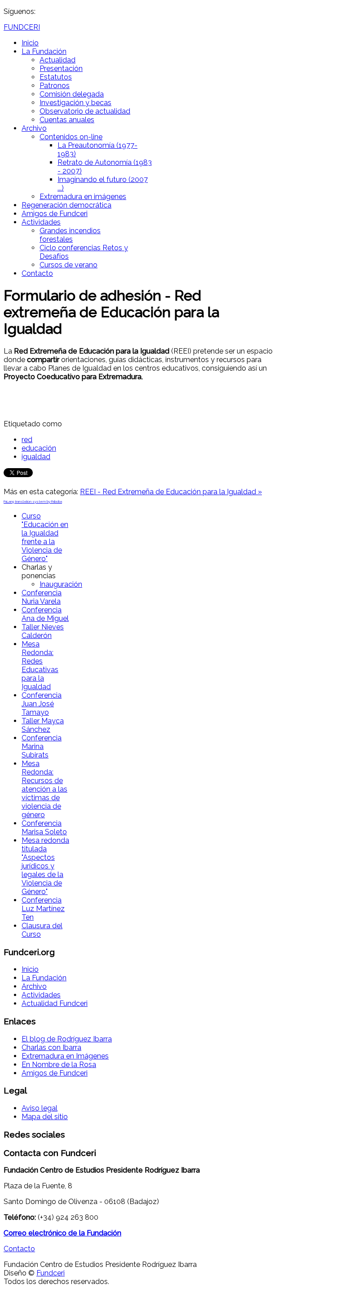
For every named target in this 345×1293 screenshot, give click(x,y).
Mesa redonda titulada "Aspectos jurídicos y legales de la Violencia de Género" (45, 866)
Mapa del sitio (45, 1116)
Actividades (41, 222)
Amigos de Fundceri (55, 213)
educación (39, 448)
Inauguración (61, 584)
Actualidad (57, 60)
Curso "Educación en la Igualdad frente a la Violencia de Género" (45, 537)
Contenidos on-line (71, 137)
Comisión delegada (72, 94)
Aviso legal (40, 1108)
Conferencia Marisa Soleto (44, 827)
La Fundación (44, 51)
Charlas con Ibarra (51, 1047)
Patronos (55, 85)
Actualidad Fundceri (55, 1003)
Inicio (30, 43)
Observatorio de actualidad (85, 111)
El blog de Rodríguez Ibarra (67, 1039)
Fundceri (50, 1273)
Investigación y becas (75, 102)
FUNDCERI (22, 27)
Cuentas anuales (67, 119)
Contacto (37, 273)
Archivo (34, 128)
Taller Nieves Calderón (43, 631)
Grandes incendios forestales (70, 235)
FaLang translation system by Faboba (33, 501)
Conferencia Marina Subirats (42, 746)
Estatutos (56, 77)
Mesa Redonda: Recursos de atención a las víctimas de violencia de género (44, 789)
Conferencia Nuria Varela (42, 597)
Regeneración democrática (66, 205)
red (27, 439)
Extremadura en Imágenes (65, 1056)
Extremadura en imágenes (83, 196)
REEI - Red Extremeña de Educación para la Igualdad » (171, 491)
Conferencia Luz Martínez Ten (43, 908)
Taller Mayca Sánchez (43, 725)
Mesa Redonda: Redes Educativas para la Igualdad (40, 665)
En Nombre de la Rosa (59, 1064)
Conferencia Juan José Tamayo (42, 704)
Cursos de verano (68, 265)
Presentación (61, 68)
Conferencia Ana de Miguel (45, 614)
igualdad (36, 456)
